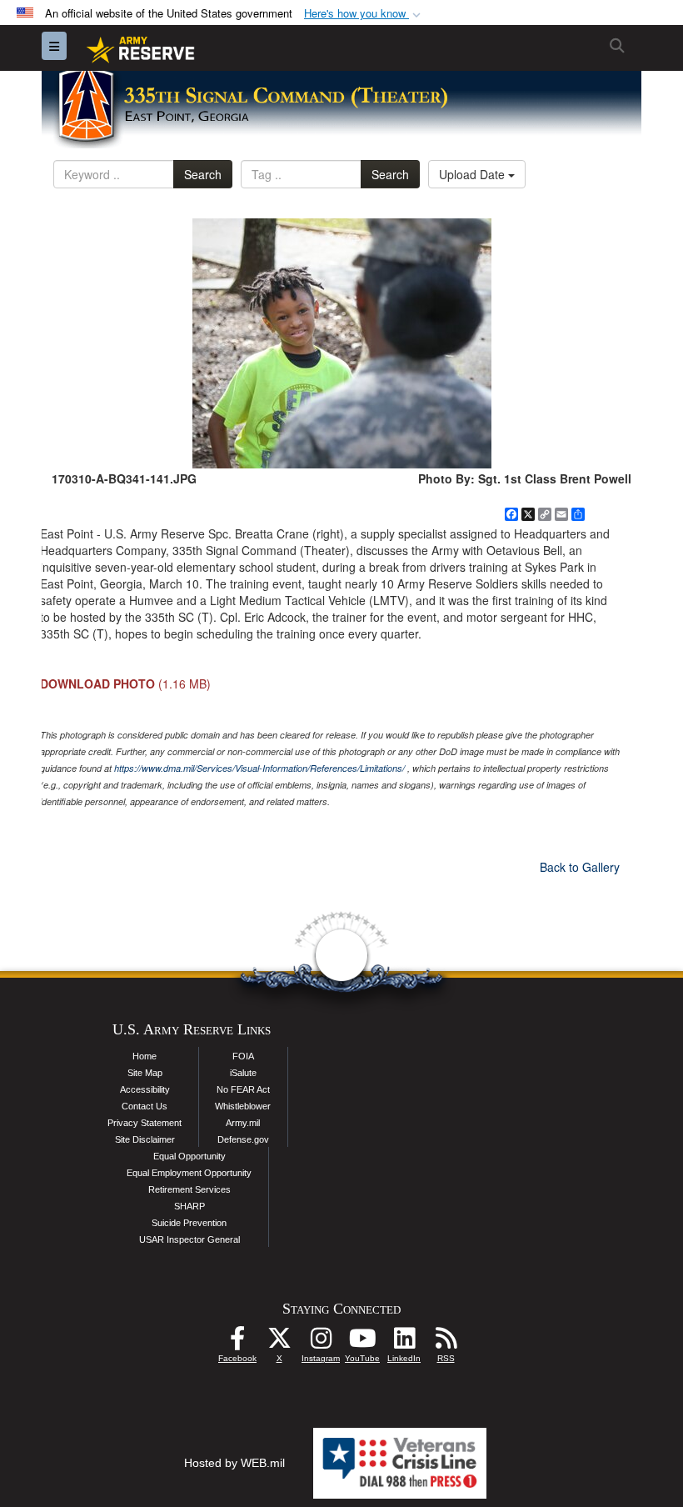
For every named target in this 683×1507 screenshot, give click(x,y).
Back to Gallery (580, 867)
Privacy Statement (144, 1123)
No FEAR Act (243, 1089)
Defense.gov (243, 1139)
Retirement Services (189, 1189)
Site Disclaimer (145, 1139)
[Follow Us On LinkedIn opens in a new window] (404, 1342)
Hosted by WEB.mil (234, 1462)
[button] (364, 14)
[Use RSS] (445, 1342)
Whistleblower (243, 1106)
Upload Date (473, 174)
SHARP (189, 1206)
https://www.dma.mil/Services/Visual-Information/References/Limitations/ (259, 768)
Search (203, 174)
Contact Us (144, 1106)
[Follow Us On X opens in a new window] (279, 1342)
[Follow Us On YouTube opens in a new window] (362, 1342)
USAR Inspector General (189, 1239)
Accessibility (145, 1089)
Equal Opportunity (189, 1156)
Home (144, 1056)
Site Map (144, 1073)
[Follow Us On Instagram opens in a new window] (321, 1342)
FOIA (243, 1056)
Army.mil (243, 1123)
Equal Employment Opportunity (189, 1173)
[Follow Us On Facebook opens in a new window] (237, 1342)
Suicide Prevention (189, 1223)
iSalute (243, 1073)
